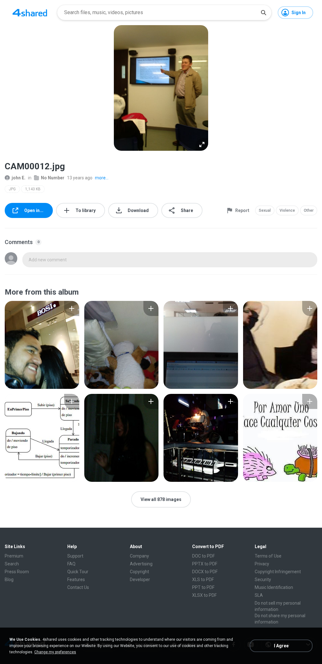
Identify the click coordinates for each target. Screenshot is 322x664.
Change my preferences (55, 652)
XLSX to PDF (204, 595)
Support (75, 555)
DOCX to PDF (205, 571)
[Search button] (263, 12)
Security (263, 579)
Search (12, 563)
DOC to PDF (203, 555)
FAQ (71, 563)
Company (139, 555)
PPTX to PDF (204, 563)
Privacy (262, 563)
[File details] (42, 345)
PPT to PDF (203, 587)
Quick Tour (77, 571)
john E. (18, 177)
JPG (12, 189)
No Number (52, 177)
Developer (140, 579)
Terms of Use (268, 555)
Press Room (17, 571)
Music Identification (274, 587)
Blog (9, 579)
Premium (14, 555)
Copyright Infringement (278, 571)
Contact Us (78, 587)
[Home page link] (30, 12)
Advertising (141, 563)
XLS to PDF (203, 579)
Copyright (139, 571)
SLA (259, 595)
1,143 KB (33, 189)
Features (76, 579)
